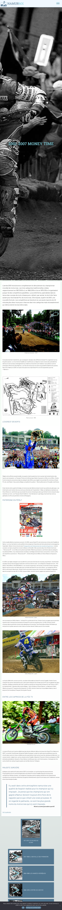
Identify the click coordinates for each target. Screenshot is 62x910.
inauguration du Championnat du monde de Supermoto (38, 546)
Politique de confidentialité (33, 907)
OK (23, 907)
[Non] (60, 906)
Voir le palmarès (7, 812)
